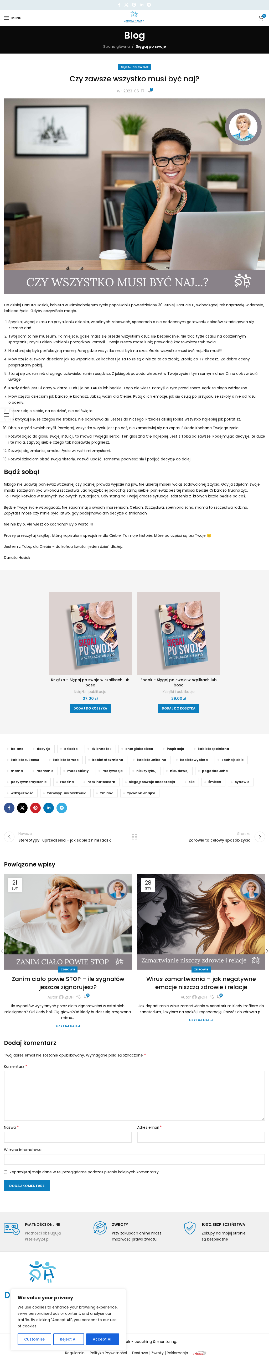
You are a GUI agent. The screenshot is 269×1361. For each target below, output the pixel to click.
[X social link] (126, 5)
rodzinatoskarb (101, 782)
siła (192, 782)
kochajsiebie (232, 760)
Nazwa (11, 1127)
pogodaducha (215, 771)
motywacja (112, 771)
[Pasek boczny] (6, 415)
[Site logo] (135, 17)
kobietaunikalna (151, 760)
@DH (69, 997)
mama (17, 771)
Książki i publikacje (90, 691)
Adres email (149, 1127)
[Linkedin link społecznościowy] (141, 5)
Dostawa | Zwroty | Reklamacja (160, 1352)
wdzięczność (22, 793)
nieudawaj (179, 771)
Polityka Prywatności (108, 1352)
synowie (242, 782)
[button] (90, 708)
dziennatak (101, 749)
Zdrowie (68, 969)
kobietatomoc (66, 760)
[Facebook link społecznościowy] (119, 5)
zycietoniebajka (141, 793)
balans (17, 749)
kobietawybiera (194, 760)
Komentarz (15, 1066)
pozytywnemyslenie (28, 782)
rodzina (67, 782)
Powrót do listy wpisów (134, 837)
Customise (34, 1339)
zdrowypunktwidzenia (66, 793)
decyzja (43, 749)
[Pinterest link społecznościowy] (134, 5)
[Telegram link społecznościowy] (149, 5)
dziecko (71, 749)
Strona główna (116, 46)
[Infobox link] (45, 1231)
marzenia (45, 771)
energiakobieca (139, 749)
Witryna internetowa (23, 1149)
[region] (68, 1320)
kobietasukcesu (25, 760)
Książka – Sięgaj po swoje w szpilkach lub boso (90, 682)
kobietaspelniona (213, 749)
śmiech (214, 782)
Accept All (102, 1339)
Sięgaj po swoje (151, 46)
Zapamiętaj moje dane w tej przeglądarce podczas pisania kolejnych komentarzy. (84, 1172)
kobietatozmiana (107, 760)
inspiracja (175, 749)
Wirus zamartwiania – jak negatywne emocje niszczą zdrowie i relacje (201, 983)
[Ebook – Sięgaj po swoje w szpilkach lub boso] (178, 633)
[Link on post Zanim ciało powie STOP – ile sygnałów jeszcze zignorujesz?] (68, 922)
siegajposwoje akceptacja (152, 782)
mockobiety (78, 771)
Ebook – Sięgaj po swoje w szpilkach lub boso (179, 682)
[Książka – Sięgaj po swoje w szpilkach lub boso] (90, 633)
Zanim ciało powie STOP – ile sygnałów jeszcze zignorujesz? (68, 983)
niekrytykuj (146, 771)
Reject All (68, 1339)
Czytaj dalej (68, 1026)
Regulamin (75, 1352)
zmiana (106, 793)
